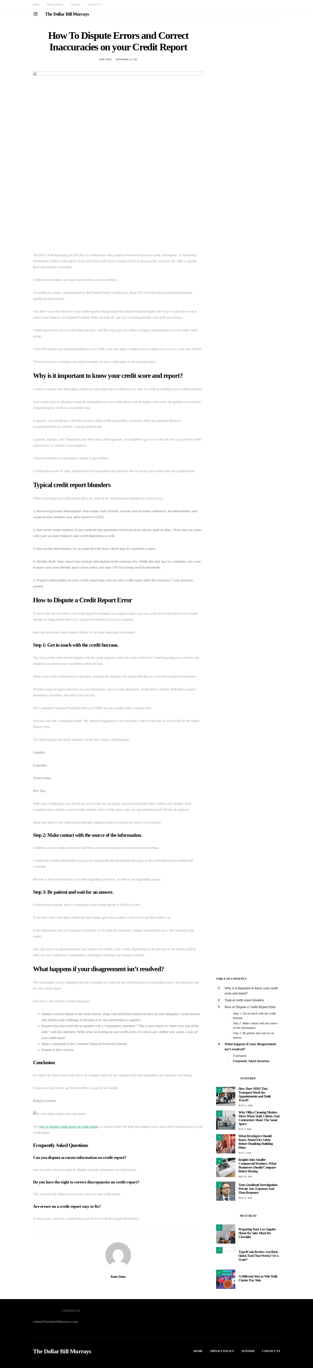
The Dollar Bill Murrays (67, 14)
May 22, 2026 (245, 1198)
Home (36, 4)
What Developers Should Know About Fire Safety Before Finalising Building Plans (255, 1141)
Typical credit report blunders (244, 1000)
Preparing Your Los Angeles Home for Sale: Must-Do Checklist (257, 1233)
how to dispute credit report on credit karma (68, 1126)
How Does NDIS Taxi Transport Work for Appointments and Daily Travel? (254, 1094)
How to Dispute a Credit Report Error (250, 1007)
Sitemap (75, 4)
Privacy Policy (55, 4)
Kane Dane (105, 59)
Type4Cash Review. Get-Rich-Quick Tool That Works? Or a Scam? (258, 1255)
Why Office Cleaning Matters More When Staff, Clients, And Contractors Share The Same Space (259, 1118)
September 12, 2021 (127, 59)
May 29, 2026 (245, 1176)
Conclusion (240, 1055)
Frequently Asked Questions (251, 1061)
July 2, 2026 (244, 1129)
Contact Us (94, 4)
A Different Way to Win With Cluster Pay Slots (257, 1278)
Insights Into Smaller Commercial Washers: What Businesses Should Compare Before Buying (257, 1165)
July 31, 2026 (245, 1105)
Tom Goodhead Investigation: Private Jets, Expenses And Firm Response (258, 1188)
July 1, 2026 (244, 1153)
